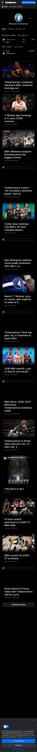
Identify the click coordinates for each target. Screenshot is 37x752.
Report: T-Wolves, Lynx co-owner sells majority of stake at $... (17, 299)
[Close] (33, 720)
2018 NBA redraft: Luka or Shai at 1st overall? (17, 370)
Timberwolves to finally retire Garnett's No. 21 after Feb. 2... (17, 443)
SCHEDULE (10, 29)
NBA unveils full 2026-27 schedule (17, 557)
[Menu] (3, 2)
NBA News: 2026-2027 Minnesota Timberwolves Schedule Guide (18, 406)
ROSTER (18, 29)
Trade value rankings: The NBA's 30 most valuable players (16, 226)
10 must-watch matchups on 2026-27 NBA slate (17, 522)
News (19, 6)
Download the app (28, 2)
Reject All (18, 745)
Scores (12, 6)
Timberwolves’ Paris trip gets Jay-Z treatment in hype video (18, 335)
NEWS (4, 29)
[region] (18, 735)
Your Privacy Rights (18, 749)
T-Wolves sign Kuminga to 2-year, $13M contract (17, 118)
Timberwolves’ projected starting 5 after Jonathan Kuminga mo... (18, 85)
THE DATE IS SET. (14, 489)
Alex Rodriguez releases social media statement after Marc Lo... (18, 263)
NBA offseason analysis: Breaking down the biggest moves (18, 154)
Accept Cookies (18, 741)
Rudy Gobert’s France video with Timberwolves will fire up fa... (18, 591)
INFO (23, 29)
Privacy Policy (28, 737)
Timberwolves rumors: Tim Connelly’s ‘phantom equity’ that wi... (18, 190)
